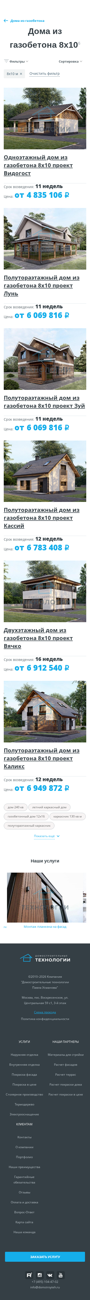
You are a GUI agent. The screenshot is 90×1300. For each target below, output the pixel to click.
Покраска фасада (24, 1074)
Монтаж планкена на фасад (45, 926)
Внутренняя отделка (24, 1064)
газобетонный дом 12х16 (26, 816)
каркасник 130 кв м (68, 816)
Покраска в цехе (24, 1084)
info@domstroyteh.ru (45, 1287)
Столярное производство (24, 1094)
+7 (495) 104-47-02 (45, 1282)
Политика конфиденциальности (45, 1019)
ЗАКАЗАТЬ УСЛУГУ (45, 1257)
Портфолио (24, 1157)
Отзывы (24, 1192)
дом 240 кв (16, 807)
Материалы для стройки (66, 1055)
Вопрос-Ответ (24, 1212)
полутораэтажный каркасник (29, 825)
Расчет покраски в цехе (65, 1094)
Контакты (25, 1137)
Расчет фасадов (65, 1064)
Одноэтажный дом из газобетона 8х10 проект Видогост (38, 165)
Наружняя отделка (24, 1055)
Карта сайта (24, 1222)
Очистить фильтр (45, 73)
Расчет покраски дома (66, 1084)
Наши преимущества (24, 1167)
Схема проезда (45, 1012)
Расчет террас (65, 1074)
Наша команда (25, 1232)
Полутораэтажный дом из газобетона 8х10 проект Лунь (42, 285)
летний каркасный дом (49, 807)
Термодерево (24, 1104)
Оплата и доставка (24, 1202)
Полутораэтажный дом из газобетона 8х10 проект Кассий (42, 517)
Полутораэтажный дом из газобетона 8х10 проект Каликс (42, 758)
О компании (25, 1147)
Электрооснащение (24, 1114)
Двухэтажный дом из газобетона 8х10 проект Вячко (38, 638)
